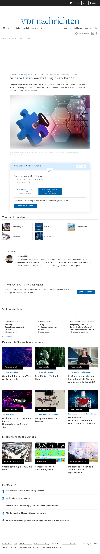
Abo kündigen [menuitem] (7, 544)
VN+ (41, 28)
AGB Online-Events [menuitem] (25, 544)
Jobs (65, 28)
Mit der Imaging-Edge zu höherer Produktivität (26, 513)
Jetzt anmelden (85, 292)
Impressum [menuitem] (37, 547)
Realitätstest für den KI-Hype (47, 377)
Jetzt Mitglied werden (25, 206)
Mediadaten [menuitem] (55, 544)
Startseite (5, 38)
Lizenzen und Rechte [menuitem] (69, 544)
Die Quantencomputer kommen (46, 420)
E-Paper (76, 3)
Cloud (46, 227)
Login (94, 3)
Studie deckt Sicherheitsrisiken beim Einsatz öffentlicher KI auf (81, 420)
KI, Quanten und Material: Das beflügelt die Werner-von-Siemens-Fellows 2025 (81, 379)
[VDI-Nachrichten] (50, 21)
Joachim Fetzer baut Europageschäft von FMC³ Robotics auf (32, 505)
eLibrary (88, 28)
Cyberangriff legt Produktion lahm (17, 468)
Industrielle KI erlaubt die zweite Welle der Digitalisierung (81, 469)
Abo (84, 3)
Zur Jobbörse (7, 336)
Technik (17, 28)
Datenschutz (82, 227)
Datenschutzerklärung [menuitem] (41, 544)
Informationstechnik (26, 38)
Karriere (34, 28)
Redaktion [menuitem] (5, 547)
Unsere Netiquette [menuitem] (25, 547)
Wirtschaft (25, 28)
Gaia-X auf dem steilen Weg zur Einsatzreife (16, 377)
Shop (70, 28)
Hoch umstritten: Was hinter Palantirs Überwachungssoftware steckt (17, 423)
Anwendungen (17, 227)
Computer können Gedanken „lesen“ (44, 468)
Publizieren (78, 28)
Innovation (16, 236)
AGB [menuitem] (15, 544)
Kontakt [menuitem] (13, 547)
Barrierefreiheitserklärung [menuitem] (52, 547)
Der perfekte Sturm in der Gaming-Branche (25, 491)
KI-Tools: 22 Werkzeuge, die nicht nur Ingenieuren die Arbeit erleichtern (38, 520)
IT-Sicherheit (49, 236)
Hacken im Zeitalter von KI (18, 498)
